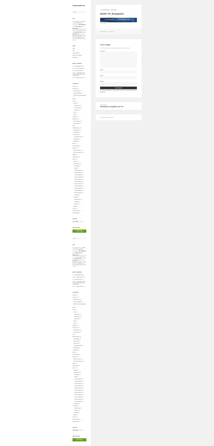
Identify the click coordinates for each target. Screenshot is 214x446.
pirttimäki (79, 35)
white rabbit (74, 266)
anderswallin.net (79, 5)
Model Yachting (76, 127)
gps (85, 24)
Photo (79, 34)
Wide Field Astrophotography (79, 95)
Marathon (76, 203)
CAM (82, 21)
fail (76, 24)
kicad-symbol (76, 123)
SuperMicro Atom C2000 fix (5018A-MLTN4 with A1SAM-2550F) (79, 74)
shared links (75, 157)
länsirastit (74, 30)
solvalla (79, 37)
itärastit (75, 29)
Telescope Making (77, 93)
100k (74, 21)
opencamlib (78, 32)
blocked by (79, 231)
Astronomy (75, 88)
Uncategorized (76, 210)
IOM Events (75, 134)
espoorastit (74, 24)
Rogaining (76, 195)
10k (73, 21)
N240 (81, 30)
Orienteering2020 (78, 190)
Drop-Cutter (76, 105)
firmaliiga (81, 24)
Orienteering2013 (78, 174)
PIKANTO (75, 141)
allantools (77, 21)
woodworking (75, 212)
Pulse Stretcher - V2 (81, 68)
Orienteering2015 (78, 179)
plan (82, 35)
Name (102, 69)
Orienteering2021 (78, 192)
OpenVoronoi (77, 107)
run (73, 37)
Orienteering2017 (78, 183)
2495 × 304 (112, 31)
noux (74, 32)
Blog (80, 21)
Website (102, 81)
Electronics (75, 119)
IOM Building (76, 130)
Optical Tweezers (77, 150)
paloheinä (75, 34)
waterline (84, 38)
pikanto (75, 35)
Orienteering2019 (78, 188)
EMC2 (81, 22)
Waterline (76, 110)
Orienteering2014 (78, 177)
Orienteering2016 (78, 181)
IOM (82, 26)
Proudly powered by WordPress (107, 117)
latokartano (82, 255)
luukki (85, 255)
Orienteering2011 (78, 170)
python (84, 35)
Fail (73, 125)
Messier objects (76, 90)
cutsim (74, 22)
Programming (75, 145)
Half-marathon (77, 199)
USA (76, 38)
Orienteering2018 (78, 186)
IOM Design (75, 132)
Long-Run (76, 201)
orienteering (84, 32)
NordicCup (84, 30)
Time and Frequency (77, 152)
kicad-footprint (76, 121)
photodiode (82, 34)
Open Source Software (77, 55)
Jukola (75, 168)
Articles (74, 86)
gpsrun (74, 26)
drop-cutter (77, 22)
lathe (80, 28)
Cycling (75, 161)
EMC (74, 112)
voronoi (81, 38)
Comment (103, 51)
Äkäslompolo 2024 (79, 66)
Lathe (74, 114)
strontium (82, 37)
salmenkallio (76, 37)
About (74, 48)
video (78, 38)
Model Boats (75, 57)
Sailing (74, 154)
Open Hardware (76, 53)
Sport (74, 159)
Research (74, 148)
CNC (84, 21)
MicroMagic (78, 30)
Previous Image (105, 10)
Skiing (74, 206)
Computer (75, 116)
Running (75, 197)
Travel (74, 38)
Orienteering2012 (78, 172)
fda (77, 24)
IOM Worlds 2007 (78, 136)
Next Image (113, 10)
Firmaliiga (76, 165)
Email (102, 75)
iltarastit (78, 26)
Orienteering (76, 163)
